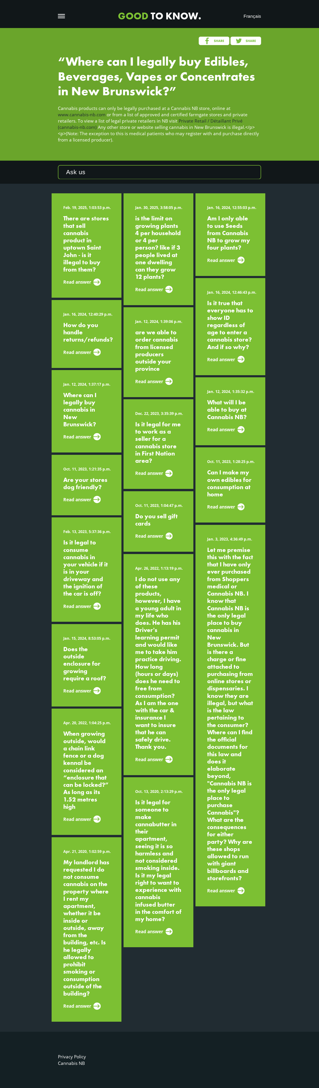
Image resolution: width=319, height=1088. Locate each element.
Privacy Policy (72, 1057)
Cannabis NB (71, 1063)
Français (252, 16)
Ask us (75, 171)
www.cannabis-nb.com (82, 114)
